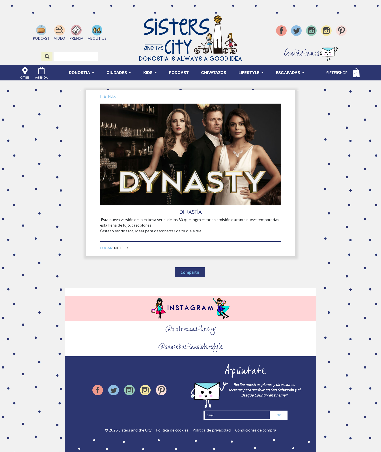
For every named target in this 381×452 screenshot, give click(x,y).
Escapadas (288, 72)
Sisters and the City (135, 430)
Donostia (80, 72)
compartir (190, 272)
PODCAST (179, 72)
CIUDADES (117, 72)
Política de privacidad (212, 430)
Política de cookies (172, 430)
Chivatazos (213, 72)
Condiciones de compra (255, 430)
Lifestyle (249, 72)
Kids (148, 72)
